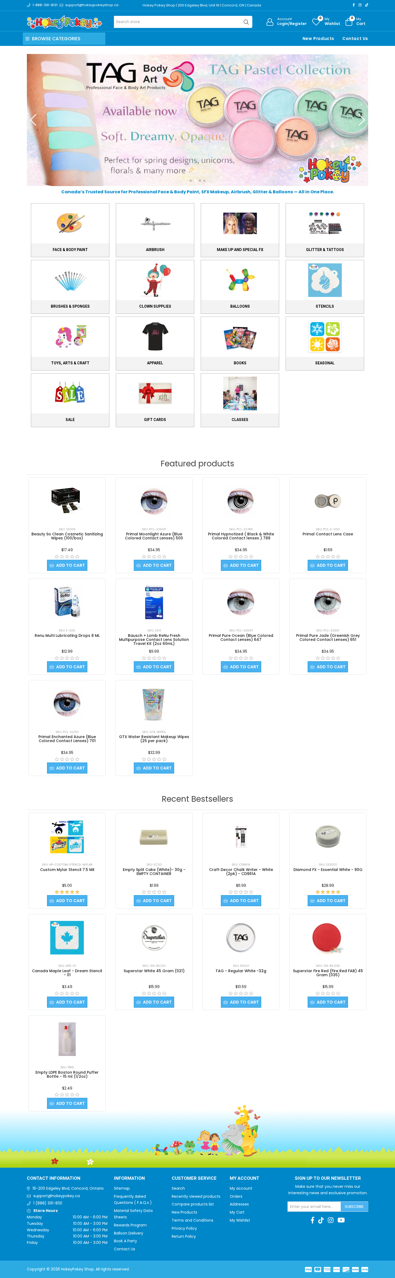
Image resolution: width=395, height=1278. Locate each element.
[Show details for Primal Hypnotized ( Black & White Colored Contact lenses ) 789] (240, 501)
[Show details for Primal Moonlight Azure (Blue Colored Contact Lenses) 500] (154, 501)
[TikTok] (366, 5)
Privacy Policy (184, 1228)
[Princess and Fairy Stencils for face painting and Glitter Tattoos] (197, 119)
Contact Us (355, 38)
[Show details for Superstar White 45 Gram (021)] (154, 937)
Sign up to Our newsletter (328, 1178)
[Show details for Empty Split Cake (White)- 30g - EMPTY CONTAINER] (154, 836)
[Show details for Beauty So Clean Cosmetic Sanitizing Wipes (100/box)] (67, 501)
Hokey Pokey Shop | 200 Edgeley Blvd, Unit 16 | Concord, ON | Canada (202, 5)
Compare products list (193, 1204)
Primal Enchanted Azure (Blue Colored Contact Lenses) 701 (67, 738)
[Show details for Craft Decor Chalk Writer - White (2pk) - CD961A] (241, 836)
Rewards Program (130, 1225)
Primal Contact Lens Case (328, 534)
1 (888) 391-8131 (47, 1203)
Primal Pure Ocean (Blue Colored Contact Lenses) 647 (241, 637)
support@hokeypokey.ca (56, 1196)
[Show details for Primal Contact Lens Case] (328, 501)
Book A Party (125, 1241)
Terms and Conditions (192, 1220)
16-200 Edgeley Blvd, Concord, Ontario (68, 1188)
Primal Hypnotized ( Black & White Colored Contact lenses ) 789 (241, 536)
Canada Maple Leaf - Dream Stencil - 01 (67, 973)
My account (241, 1188)
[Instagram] (359, 5)
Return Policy (184, 1236)
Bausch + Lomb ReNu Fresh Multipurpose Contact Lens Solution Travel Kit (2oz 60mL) (154, 639)
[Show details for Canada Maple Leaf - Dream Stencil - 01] (67, 937)
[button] (191, 181)
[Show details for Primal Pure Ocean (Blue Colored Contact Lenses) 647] (241, 602)
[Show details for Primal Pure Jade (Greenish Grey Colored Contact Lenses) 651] (327, 602)
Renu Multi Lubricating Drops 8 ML (67, 635)
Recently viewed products (196, 1196)
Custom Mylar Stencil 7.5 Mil (67, 869)
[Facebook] (354, 5)
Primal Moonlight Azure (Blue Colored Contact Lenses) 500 (154, 536)
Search (178, 1188)
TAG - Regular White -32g (241, 971)
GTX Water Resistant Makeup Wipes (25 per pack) (154, 738)
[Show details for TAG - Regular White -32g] (241, 937)
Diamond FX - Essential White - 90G (327, 869)
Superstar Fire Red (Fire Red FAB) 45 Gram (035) (328, 973)
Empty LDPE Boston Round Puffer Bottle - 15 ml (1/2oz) (67, 1074)
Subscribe (354, 1206)
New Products (318, 38)
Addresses (239, 1204)
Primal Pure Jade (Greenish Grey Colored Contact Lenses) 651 (328, 637)
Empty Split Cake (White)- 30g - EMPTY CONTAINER (154, 871)
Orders (236, 1196)
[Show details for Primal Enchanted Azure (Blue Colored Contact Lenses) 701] (67, 704)
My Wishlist (240, 1220)
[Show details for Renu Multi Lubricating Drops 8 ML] (67, 602)
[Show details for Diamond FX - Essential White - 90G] (328, 836)
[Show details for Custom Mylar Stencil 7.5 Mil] (67, 836)
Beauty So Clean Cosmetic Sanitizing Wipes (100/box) (67, 536)
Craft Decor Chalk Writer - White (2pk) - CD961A (241, 871)
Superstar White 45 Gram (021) (154, 971)
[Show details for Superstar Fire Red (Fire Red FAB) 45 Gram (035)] (328, 937)
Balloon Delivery (128, 1233)
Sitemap (122, 1188)
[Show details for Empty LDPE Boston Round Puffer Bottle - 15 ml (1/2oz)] (67, 1039)
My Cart (237, 1212)
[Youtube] (341, 1220)
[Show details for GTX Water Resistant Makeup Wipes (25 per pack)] (154, 704)
